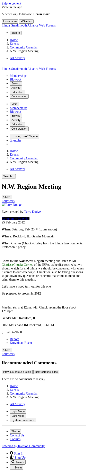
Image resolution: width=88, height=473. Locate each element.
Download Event (21, 342)
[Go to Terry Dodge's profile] (11, 204)
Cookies (15, 439)
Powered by (23, 446)
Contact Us (17, 435)
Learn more (10, 21)
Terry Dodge (32, 211)
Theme (15, 431)
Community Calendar (15, 218)
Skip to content (11, 3)
